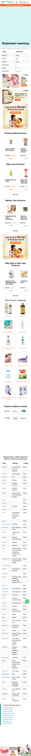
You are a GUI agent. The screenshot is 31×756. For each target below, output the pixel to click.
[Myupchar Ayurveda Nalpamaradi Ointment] (26, 209)
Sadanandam (6, 677)
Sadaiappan (5, 657)
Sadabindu (5, 638)
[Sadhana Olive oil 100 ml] (11, 172)
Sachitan (4, 606)
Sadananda (5, 674)
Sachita (4, 603)
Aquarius (18, 71)
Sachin (4, 577)
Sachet (4, 537)
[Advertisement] (15, 22)
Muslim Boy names (8, 715)
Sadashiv (4, 620)
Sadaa (4, 630)
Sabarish (4, 467)
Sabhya (4, 480)
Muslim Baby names (8, 713)
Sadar (3, 682)
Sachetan (4, 542)
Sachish (4, 595)
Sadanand (5, 671)
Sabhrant (4, 477)
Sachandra (5, 527)
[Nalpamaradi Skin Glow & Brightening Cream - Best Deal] (11, 209)
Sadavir (4, 699)
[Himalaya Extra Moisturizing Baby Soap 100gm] (11, 273)
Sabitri (4, 493)
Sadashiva (5, 625)
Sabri (3, 512)
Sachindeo (5, 588)
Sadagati (4, 647)
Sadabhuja (5, 633)
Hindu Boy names (8, 709)
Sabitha (4, 488)
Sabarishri (5, 474)
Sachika (4, 569)
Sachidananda (6, 565)
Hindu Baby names (8, 707)
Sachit (3, 598)
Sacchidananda (6, 524)
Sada (3, 617)
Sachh (4, 545)
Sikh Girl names (7, 723)
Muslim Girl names (8, 717)
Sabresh (4, 509)
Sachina (4, 585)
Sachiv (4, 614)
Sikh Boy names (7, 721)
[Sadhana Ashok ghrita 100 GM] (11, 141)
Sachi (3, 548)
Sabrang (4, 506)
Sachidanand (5, 559)
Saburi (4, 521)
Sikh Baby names (8, 719)
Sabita (4, 483)
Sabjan (4, 500)
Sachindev (5, 592)
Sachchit (4, 532)
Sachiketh (5, 574)
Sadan (4, 660)
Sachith (4, 609)
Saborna (4, 503)
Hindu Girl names (7, 711)
